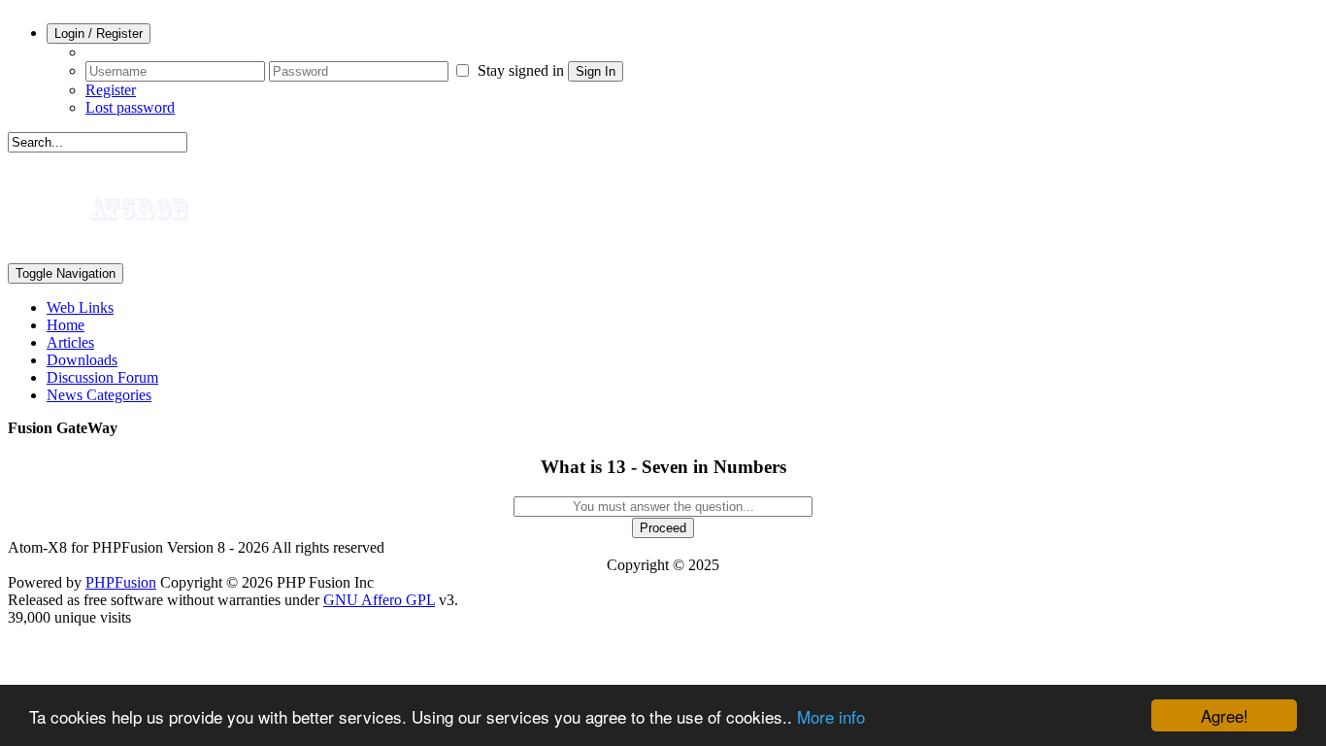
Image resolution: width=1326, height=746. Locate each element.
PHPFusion (120, 582)
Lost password (130, 107)
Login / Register (98, 33)
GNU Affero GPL (379, 600)
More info (831, 716)
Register (110, 90)
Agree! (1224, 715)
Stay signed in (519, 70)
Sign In (595, 71)
